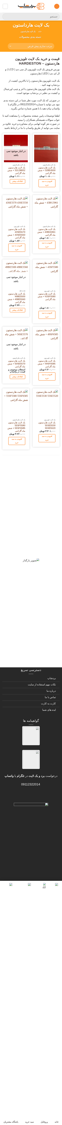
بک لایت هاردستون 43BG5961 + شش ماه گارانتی (46, 232)
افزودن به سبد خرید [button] (47, 183)
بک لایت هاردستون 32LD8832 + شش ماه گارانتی (16, 170)
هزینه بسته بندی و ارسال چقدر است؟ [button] (34, 627)
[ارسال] (6, 16)
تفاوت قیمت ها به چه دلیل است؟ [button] (31, 561)
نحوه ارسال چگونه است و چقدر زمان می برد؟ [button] (34, 574)
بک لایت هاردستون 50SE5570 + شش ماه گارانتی (16, 364)
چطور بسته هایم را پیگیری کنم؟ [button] (32, 656)
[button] (56, 6)
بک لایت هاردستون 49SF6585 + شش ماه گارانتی (46, 364)
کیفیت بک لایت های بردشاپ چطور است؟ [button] (32, 548)
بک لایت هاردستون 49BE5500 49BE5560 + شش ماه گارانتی (16, 298)
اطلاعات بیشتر (17, 181)
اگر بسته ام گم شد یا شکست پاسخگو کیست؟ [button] (35, 643)
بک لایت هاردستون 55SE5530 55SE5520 (46, 425)
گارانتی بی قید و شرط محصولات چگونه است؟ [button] (33, 467)
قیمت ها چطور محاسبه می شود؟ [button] (31, 614)
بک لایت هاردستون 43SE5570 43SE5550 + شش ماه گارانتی (16, 233)
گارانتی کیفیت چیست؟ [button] (38, 523)
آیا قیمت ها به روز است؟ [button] (37, 534)
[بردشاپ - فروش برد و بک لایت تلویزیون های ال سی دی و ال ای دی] (31, 6)
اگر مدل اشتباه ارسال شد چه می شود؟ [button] (32, 601)
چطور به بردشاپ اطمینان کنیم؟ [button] (32, 587)
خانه (39, 31)
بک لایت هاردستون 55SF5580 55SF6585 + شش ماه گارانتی (16, 426)
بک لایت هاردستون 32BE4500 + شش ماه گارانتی (46, 170)
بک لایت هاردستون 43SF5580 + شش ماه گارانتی (46, 297)
